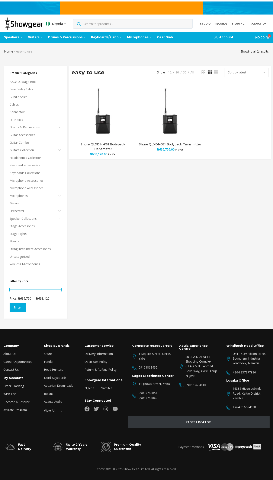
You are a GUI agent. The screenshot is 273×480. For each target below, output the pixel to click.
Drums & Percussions (25, 127)
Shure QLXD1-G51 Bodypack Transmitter (170, 144)
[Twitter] (96, 408)
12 (169, 72)
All (192, 72)
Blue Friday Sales (21, 89)
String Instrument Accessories (30, 249)
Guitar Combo (19, 142)
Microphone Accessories (27, 181)
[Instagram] (105, 408)
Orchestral (17, 211)
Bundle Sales (18, 97)
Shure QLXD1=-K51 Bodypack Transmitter (103, 146)
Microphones (19, 196)
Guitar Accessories (22, 135)
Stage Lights (18, 234)
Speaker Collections (23, 219)
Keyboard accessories (25, 165)
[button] (224, 37)
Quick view (126, 111)
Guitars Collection (22, 150)
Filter (18, 307)
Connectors (18, 112)
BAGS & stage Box (23, 82)
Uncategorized (20, 257)
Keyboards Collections (25, 173)
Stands (14, 241)
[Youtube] (115, 408)
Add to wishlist (126, 90)
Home (8, 51)
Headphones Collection (26, 158)
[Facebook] (87, 408)
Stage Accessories (22, 226)
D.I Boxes (16, 120)
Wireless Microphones (25, 264)
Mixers (14, 203)
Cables (14, 104)
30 (184, 72)
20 (177, 72)
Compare (126, 100)
